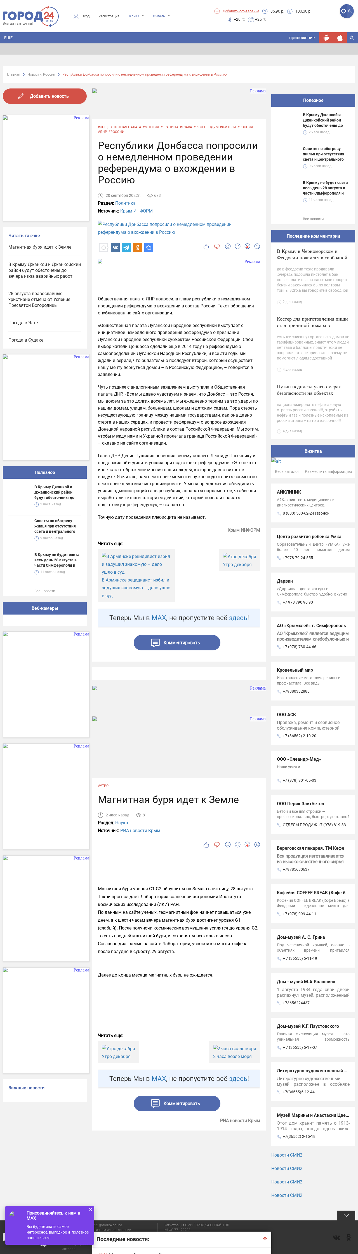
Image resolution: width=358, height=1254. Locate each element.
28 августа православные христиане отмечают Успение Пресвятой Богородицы (39, 299)
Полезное (45, 472)
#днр (102, 132)
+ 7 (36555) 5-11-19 (300, 958)
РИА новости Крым (140, 830)
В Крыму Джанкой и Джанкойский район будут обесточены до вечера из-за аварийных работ (44, 270)
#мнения (151, 127)
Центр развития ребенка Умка (309, 536)
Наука (121, 822)
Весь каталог (287, 471)
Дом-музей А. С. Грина (301, 937)
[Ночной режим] (350, 11)
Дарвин (285, 581)
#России (116, 132)
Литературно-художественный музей (317, 1070)
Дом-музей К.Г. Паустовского (308, 1026)
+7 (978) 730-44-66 (299, 646)
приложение (302, 37)
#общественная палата (119, 127)
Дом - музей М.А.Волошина (306, 981)
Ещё (8, 38)
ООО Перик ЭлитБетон (300, 803)
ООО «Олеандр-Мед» (299, 759)
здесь (238, 618)
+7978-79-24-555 (298, 557)
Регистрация (108, 16)
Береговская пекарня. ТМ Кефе (310, 848)
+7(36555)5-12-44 (299, 1092)
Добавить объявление (241, 11)
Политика (125, 203)
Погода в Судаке (25, 340)
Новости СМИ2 (286, 1155)
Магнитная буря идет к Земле (39, 247)
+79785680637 (296, 869)
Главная (13, 74)
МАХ (159, 618)
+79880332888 (296, 691)
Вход (86, 16)
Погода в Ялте (23, 322)
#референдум (206, 127)
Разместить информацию (328, 471)
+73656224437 (296, 1003)
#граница (169, 127)
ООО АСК (286, 714)
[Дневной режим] (343, 11)
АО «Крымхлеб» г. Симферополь (311, 625)
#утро (103, 786)
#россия (245, 127)
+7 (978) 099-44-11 (299, 914)
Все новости (44, 591)
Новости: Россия (41, 74)
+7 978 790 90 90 (298, 602)
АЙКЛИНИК (289, 492)
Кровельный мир (295, 670)
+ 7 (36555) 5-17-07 (300, 1047)
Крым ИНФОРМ (136, 211)
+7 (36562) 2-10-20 (299, 736)
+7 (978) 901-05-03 (299, 780)
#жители (228, 127)
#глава (186, 127)
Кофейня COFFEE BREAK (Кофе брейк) (317, 892)
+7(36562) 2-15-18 (299, 1136)
